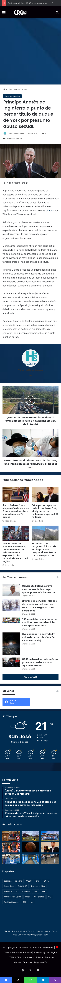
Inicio (8, 89)
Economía (49, 957)
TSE (24, 902)
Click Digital (51, 952)
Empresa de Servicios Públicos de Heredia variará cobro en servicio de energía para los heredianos (39, 605)
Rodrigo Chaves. (11, 902)
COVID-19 (22, 886)
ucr (32, 902)
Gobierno (26, 891)
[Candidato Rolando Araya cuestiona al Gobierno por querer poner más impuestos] (11, 590)
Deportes (27, 962)
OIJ (49, 897)
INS (35, 891)
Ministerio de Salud (12, 897)
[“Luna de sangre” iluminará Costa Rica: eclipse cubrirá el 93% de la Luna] (31, 847)
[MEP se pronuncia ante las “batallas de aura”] (50, 859)
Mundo (17, 962)
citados (50, 210)
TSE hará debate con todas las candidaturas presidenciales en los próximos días (39, 622)
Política (39, 957)
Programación (40, 962)
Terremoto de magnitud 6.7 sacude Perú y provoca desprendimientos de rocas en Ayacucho (44, 549)
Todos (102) (30, 677)
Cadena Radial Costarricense (18, 952)
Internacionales (20, 89)
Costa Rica (9, 886)
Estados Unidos (38, 886)
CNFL (46, 881)
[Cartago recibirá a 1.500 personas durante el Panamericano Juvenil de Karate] (50, 836)
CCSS (29, 881)
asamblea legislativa (13, 881)
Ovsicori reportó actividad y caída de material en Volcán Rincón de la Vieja (38, 637)
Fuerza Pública (10, 891)
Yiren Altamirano (14, 133)
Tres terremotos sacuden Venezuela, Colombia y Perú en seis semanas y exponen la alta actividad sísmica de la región (16, 552)
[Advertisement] (30, 50)
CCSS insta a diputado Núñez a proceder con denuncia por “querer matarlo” (40, 662)
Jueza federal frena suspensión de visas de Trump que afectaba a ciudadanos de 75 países (16, 511)
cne (37, 881)
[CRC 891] (18, 12)
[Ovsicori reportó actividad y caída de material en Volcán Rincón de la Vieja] (11, 643)
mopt (27, 897)
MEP (43, 891)
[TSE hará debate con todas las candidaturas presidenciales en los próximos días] (11, 620)
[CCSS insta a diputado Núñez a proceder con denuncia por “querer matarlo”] (11, 662)
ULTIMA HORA (14, 957)
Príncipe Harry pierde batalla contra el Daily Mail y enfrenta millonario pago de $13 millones (45, 511)
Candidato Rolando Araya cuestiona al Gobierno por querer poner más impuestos (38, 589)
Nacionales (39, 897)
